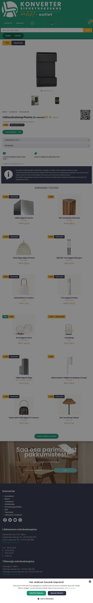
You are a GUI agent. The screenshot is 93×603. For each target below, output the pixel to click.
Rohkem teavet (70, 588)
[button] (46, 598)
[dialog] (46, 591)
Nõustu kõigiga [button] (36, 593)
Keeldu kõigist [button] (57, 593)
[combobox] (90, 581)
